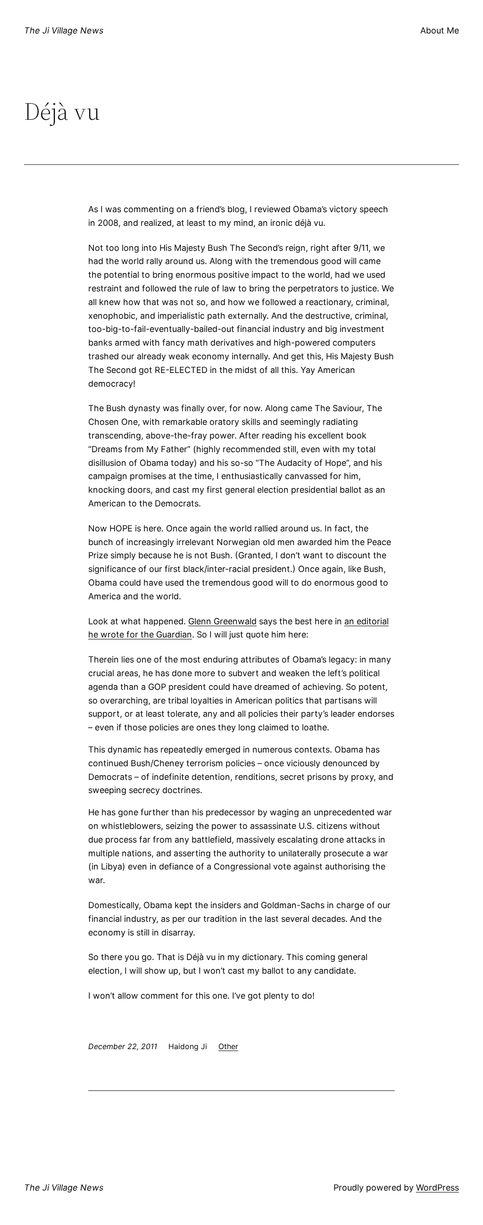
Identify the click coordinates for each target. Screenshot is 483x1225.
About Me (439, 30)
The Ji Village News (63, 30)
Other (228, 1046)
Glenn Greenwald (222, 621)
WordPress (437, 1187)
